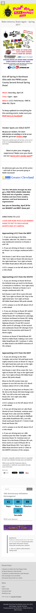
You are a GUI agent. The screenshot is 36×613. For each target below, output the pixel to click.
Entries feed (5, 589)
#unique (26, 543)
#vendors (27, 545)
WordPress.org (6, 593)
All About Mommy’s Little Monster (11, 571)
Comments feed (6, 591)
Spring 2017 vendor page (20, 156)
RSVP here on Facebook (12, 116)
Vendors (19, 136)
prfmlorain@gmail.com (16, 142)
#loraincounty (25, 541)
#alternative (20, 543)
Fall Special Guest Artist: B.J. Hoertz (12, 578)
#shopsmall (12, 545)
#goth (14, 543)
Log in (3, 586)
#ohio (31, 541)
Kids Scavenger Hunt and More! (11, 576)
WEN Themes (18, 610)
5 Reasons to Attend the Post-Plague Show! (14, 569)
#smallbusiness (20, 545)
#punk (11, 543)
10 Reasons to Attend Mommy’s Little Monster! (15, 573)
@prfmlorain (12, 538)
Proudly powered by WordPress (12, 608)
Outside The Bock (16, 596)
